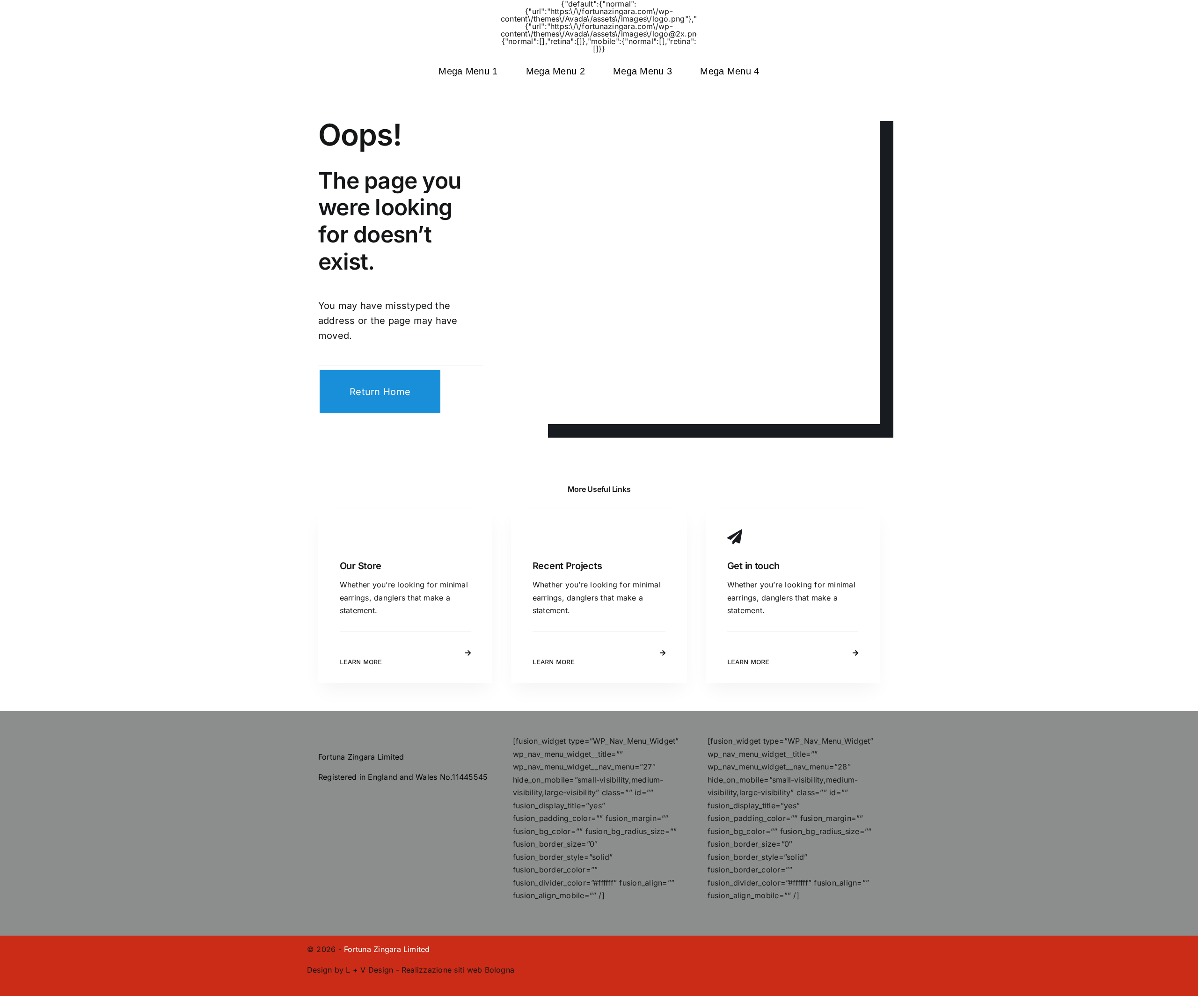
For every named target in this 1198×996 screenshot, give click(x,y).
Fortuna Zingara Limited (387, 949)
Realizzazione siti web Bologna (458, 969)
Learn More (361, 662)
